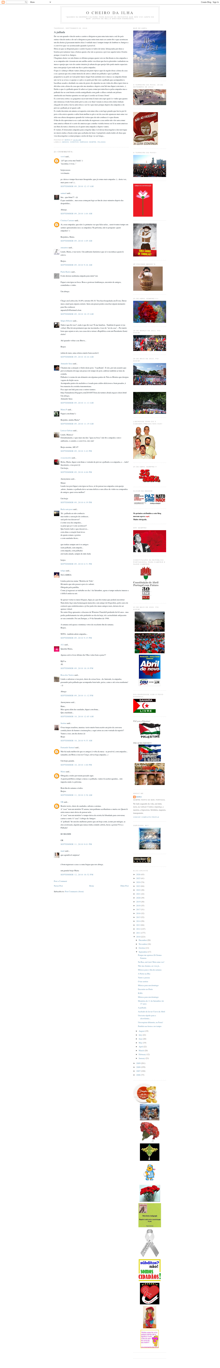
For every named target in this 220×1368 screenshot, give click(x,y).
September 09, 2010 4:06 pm (76, 472)
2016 (138, 913)
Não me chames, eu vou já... (149, 966)
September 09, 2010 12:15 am (77, 186)
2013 (138, 925)
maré (63, 851)
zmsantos (64, 247)
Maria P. (64, 409)
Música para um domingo (148, 985)
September (143, 951)
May (141, 1042)
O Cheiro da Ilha (110, 12)
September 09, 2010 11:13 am (77, 402)
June (141, 1038)
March (141, 1050)
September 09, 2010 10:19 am (77, 314)
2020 (138, 897)
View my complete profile (146, 817)
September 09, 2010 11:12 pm (77, 695)
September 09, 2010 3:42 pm (76, 451)
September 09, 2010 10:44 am (77, 356)
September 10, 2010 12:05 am (77, 716)
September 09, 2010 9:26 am (76, 265)
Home (91, 885)
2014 (138, 921)
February (142, 1054)
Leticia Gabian (67, 430)
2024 (138, 882)
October (142, 948)
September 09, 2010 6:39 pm (76, 502)
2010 (138, 936)
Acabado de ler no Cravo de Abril (151, 1011)
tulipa (63, 570)
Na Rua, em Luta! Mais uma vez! (151, 962)
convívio (74, 142)
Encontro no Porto (145, 989)
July (141, 1035)
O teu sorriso (143, 981)
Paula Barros (66, 271)
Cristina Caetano (67, 220)
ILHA (140, 993)
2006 (138, 1074)
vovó (63, 156)
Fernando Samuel (68, 747)
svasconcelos (66, 457)
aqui (147, 516)
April (141, 1046)
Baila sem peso (67, 509)
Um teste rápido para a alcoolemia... (147, 1017)
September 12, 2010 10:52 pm (77, 874)
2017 (138, 909)
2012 (138, 929)
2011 (138, 932)
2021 (138, 893)
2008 (138, 1067)
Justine (63, 723)
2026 (138, 874)
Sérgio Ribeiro (66, 320)
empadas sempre (88, 142)
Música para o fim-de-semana (149, 969)
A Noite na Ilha (144, 973)
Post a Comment (60, 881)
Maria (63, 771)
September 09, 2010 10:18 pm (77, 668)
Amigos (65, 142)
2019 (138, 901)
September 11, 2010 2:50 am (76, 795)
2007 (138, 1071)
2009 (138, 1063)
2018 (138, 905)
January (142, 1058)
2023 (138, 886)
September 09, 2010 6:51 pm (76, 564)
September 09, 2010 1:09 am (76, 240)
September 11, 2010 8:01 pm (76, 844)
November (143, 944)
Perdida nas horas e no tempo (149, 1026)
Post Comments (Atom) (74, 891)
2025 (138, 878)
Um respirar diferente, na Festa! (150, 1022)
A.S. (62, 644)
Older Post (124, 885)
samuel (63, 193)
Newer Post (58, 885)
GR (62, 802)
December (143, 940)
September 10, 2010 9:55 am (76, 740)
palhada (102, 142)
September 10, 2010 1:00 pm (76, 764)
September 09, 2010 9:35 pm (76, 637)
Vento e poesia (144, 977)
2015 (138, 917)
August (142, 1031)
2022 (138, 890)
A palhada (142, 1007)
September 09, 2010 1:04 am (76, 213)
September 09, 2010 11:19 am (77, 423)
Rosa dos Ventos (67, 675)
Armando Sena (66, 363)
